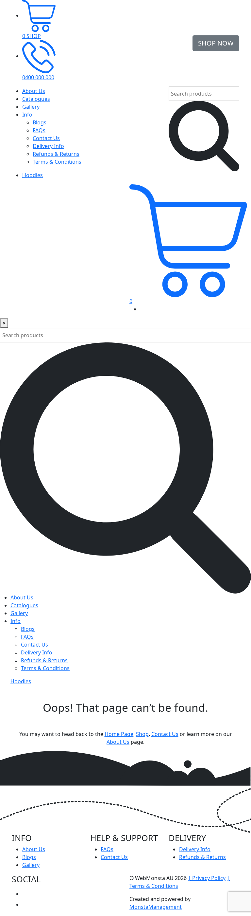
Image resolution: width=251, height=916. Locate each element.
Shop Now (216, 43)
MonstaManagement (155, 906)
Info (27, 114)
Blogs (39, 122)
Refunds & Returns (56, 153)
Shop (142, 734)
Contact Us (46, 138)
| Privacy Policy (207, 878)
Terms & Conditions (57, 161)
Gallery (31, 106)
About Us (33, 91)
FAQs (39, 130)
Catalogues (36, 98)
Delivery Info (48, 146)
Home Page (119, 734)
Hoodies (32, 175)
